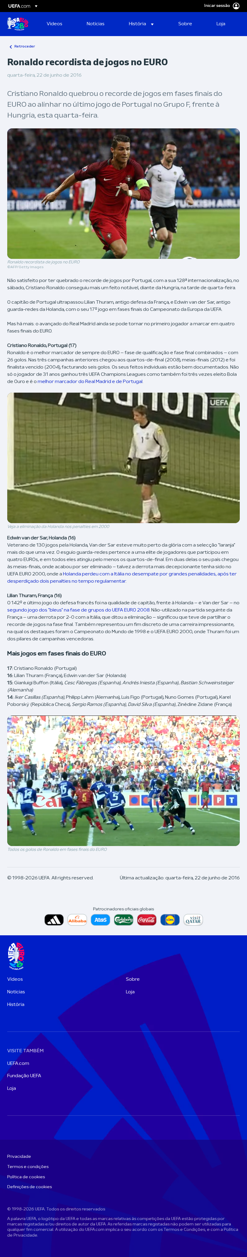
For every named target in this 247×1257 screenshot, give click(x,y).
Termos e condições (27, 1167)
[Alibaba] (77, 920)
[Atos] (100, 920)
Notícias (16, 992)
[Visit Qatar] (193, 920)
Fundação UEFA (24, 1076)
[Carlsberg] (123, 920)
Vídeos (15, 979)
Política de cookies (26, 1177)
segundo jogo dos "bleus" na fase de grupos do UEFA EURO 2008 (78, 610)
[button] (141, 24)
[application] (123, 458)
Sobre (133, 979)
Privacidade (19, 1157)
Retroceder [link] (24, 46)
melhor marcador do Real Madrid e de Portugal (90, 382)
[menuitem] (59, 24)
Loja (130, 992)
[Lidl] (170, 920)
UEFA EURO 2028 (17, 24)
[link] (54, 24)
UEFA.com (18, 1064)
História (15, 1005)
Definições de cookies (29, 1187)
